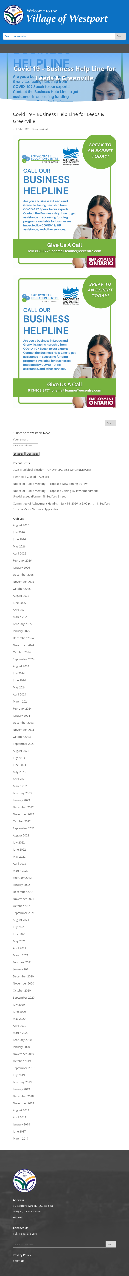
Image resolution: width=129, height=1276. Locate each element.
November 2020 (23, 983)
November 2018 (23, 1103)
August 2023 (21, 751)
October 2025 (22, 589)
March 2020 (20, 1033)
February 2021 (22, 962)
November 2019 (23, 1054)
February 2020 (22, 1040)
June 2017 (19, 1131)
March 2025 (20, 617)
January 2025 (21, 631)
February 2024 (22, 708)
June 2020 (19, 1011)
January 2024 (21, 715)
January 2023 (21, 800)
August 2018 (21, 1110)
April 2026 (19, 553)
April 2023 (19, 779)
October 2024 (22, 652)
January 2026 (21, 567)
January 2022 (21, 885)
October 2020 (22, 990)
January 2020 (21, 1047)
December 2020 (23, 976)
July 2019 (19, 1075)
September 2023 (23, 744)
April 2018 (19, 1117)
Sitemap (18, 1261)
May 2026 (19, 546)
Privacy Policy (22, 1255)
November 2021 (23, 899)
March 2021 (20, 955)
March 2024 (20, 701)
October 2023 (22, 737)
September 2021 (23, 913)
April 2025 (19, 610)
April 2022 (19, 863)
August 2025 (21, 596)
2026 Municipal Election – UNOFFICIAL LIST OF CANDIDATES (52, 469)
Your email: (20, 439)
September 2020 (23, 997)
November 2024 (23, 645)
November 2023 (23, 730)
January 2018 (21, 1124)
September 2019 (23, 1068)
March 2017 (20, 1138)
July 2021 (19, 927)
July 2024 (19, 673)
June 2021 (19, 934)
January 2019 (21, 1089)
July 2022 (19, 842)
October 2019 (22, 1061)
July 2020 (19, 1004)
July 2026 (19, 532)
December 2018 (23, 1096)
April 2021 (19, 948)
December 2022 (23, 807)
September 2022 (23, 828)
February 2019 (22, 1082)
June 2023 (19, 765)
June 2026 (19, 539)
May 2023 (19, 772)
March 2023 (20, 786)
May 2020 (19, 1019)
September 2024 (23, 659)
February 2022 (22, 878)
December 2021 (23, 892)
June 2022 (19, 849)
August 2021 (21, 920)
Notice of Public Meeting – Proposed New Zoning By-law (50, 484)
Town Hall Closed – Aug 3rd (31, 477)
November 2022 (23, 814)
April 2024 (19, 694)
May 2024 (19, 687)
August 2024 (21, 666)
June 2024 (19, 680)
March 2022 (20, 870)
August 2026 (21, 525)
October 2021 (22, 906)
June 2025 (19, 603)
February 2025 (22, 624)
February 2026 (22, 560)
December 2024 (23, 638)
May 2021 (19, 941)
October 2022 (22, 821)
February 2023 (22, 793)
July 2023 (19, 758)
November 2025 (23, 581)
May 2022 (19, 856)
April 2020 (19, 1026)
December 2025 (23, 574)
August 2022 (21, 835)
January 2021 (21, 969)
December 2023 (23, 722)
